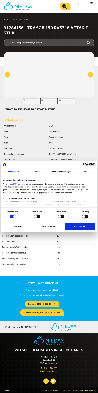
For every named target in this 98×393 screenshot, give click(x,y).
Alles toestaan (80, 226)
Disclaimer (45, 390)
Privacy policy (55, 390)
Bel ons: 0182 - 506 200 (39, 304)
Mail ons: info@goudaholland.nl (40, 312)
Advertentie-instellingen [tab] (61, 172)
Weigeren (18, 226)
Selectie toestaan (49, 226)
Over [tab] (85, 172)
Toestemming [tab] (13, 172)
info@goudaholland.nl (49, 371)
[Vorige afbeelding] (7, 74)
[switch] (37, 216)
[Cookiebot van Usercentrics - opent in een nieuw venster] (84, 164)
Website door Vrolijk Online (83, 390)
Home (6, 20)
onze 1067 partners (16, 184)
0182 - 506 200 (50, 368)
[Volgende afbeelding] (90, 74)
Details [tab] (37, 172)
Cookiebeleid (66, 390)
